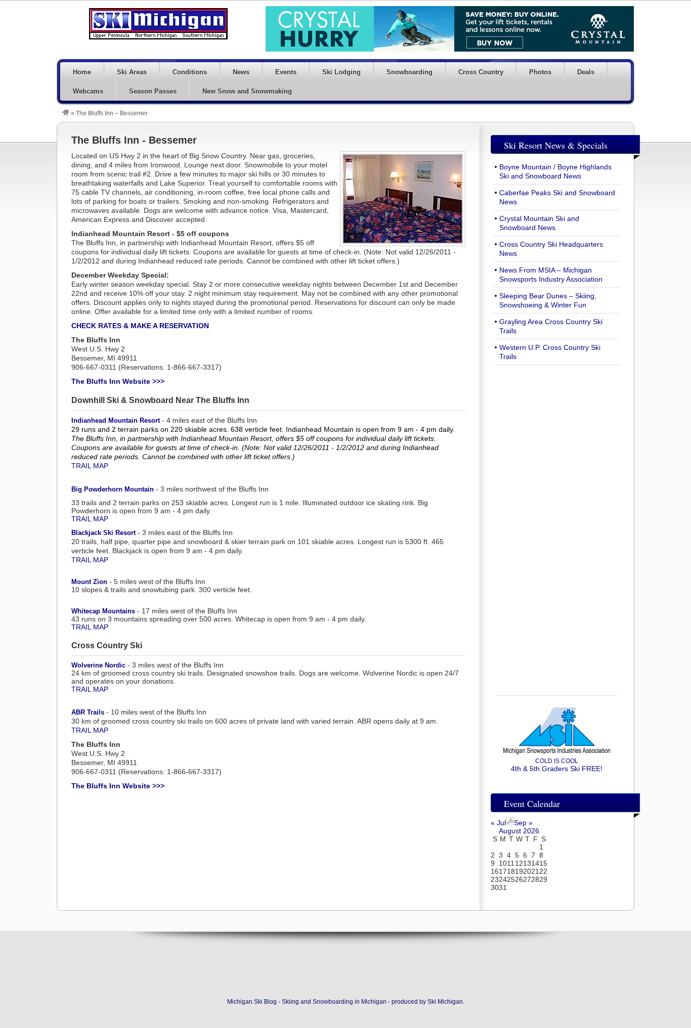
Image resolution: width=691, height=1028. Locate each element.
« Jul (498, 823)
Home (82, 72)
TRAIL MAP (89, 466)
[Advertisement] (556, 524)
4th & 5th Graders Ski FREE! (556, 765)
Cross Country (480, 72)
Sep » (523, 823)
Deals (585, 72)
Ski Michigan (445, 1001)
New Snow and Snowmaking (247, 91)
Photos (540, 72)
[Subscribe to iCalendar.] (510, 823)
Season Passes (153, 91)
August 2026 (519, 831)
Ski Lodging (341, 72)
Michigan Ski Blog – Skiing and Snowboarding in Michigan (158, 23)
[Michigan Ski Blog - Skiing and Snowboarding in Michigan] (65, 113)
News (241, 72)
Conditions (189, 72)
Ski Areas (132, 72)
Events (285, 72)
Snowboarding (409, 72)
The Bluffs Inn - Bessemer (134, 140)
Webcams (88, 91)
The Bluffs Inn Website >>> (117, 381)
